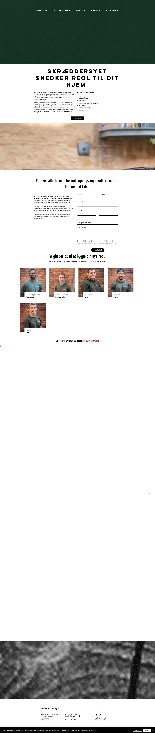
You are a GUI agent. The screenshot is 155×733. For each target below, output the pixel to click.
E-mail (79, 210)
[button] (88, 241)
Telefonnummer (103, 210)
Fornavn (80, 194)
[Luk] (153, 730)
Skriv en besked (82, 227)
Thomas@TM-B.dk (75, 716)
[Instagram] (99, 714)
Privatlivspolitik (92, 730)
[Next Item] (150, 493)
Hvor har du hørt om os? (83, 220)
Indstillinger (137, 730)
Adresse (80, 202)
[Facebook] (96, 714)
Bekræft (147, 730)
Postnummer (102, 194)
